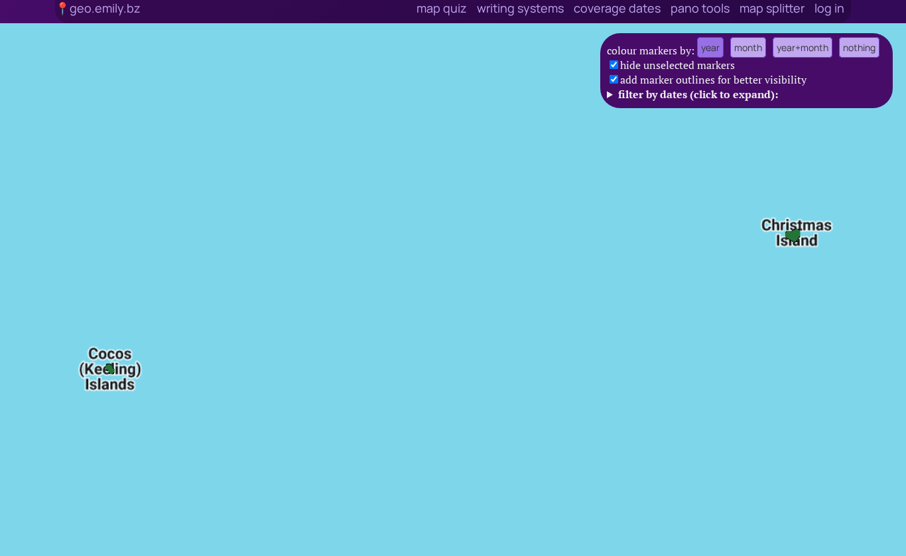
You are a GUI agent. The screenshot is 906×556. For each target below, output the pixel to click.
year (710, 47)
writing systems (520, 8)
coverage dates (617, 8)
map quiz (442, 8)
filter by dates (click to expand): (698, 94)
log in (829, 8)
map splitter (772, 8)
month (748, 47)
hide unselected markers (677, 65)
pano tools (700, 8)
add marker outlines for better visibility (713, 79)
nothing (859, 47)
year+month (802, 47)
